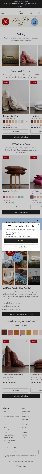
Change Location (21, 247)
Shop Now (21, 241)
